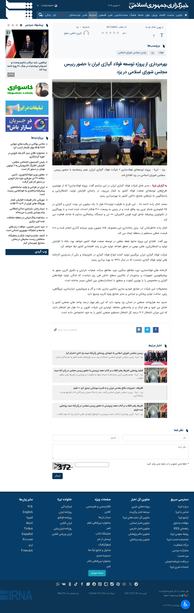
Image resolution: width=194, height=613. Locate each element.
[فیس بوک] (81, 585)
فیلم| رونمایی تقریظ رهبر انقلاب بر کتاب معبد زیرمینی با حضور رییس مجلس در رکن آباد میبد (98, 371)
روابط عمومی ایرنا (179, 534)
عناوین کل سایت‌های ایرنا (136, 517)
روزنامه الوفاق (64, 517)
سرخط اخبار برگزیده (139, 512)
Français (27, 550)
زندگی (48, 15)
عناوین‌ (179, 15)
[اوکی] (69, 585)
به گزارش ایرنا (159, 186)
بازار (54, 15)
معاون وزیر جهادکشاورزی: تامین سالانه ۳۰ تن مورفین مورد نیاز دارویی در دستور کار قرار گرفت (26, 178)
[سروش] (94, 585)
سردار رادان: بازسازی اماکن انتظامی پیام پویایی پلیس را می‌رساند (27, 211)
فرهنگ (133, 15)
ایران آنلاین (66, 523)
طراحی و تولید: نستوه (173, 595)
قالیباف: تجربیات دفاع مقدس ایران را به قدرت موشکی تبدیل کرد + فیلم (108, 388)
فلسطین (102, 15)
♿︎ (185, 604)
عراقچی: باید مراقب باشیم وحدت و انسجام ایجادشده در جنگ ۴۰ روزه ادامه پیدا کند (27, 66)
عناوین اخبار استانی (140, 523)
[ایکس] (130, 585)
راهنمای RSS (181, 528)
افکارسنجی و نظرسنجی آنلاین (98, 509)
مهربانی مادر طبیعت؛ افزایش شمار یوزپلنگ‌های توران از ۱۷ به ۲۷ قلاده (27, 202)
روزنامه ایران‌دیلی (63, 528)
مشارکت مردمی (180, 550)
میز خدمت (183, 556)
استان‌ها (93, 15)
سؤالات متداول (181, 523)
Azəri (29, 523)
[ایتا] (100, 585)
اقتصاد (162, 15)
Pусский (28, 539)
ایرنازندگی (66, 506)
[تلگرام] (136, 585)
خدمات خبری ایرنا (179, 567)
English (28, 512)
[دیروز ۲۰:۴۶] (26, 44)
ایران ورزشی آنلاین (62, 534)
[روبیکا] (124, 585)
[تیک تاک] (75, 585)
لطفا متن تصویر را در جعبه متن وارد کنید (168, 464)
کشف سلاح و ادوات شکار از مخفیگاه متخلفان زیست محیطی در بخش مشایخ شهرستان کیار (26, 239)
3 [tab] (13, 25)
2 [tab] (17, 25)
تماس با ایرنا (182, 512)
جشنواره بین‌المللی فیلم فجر (99, 526)
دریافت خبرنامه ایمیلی (177, 561)
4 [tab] (8, 25)
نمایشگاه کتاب (103, 534)
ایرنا (158, 5)
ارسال (57, 476)
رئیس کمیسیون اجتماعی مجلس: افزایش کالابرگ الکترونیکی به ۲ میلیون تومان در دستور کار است (25, 165)
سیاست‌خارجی (121, 15)
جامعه (140, 15)
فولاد (161, 53)
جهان (147, 15)
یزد (77, 27)
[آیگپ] (106, 585)
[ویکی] (63, 585)
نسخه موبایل (97, 573)
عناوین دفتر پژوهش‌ (139, 534)
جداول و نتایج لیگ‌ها (99, 550)
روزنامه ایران (65, 512)
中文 (30, 506)
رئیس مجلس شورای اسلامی (132, 53)
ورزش (154, 15)
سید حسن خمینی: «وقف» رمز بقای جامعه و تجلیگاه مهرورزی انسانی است (25, 229)
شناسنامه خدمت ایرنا (178, 539)
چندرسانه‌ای (75, 15)
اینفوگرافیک (104, 545)
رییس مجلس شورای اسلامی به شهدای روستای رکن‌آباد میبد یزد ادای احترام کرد (104, 353)
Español (27, 534)
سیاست (170, 15)
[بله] (112, 585)
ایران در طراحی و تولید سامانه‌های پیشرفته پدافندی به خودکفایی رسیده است (26, 191)
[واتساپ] (57, 585)
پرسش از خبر (104, 539)
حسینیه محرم (103, 556)
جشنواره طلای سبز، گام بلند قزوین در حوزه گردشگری (26, 155)
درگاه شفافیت (181, 545)
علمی (110, 15)
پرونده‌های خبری (140, 506)
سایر (41, 15)
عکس (84, 15)
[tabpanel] (26, 54)
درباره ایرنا (183, 506)
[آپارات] (118, 585)
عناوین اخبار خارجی (139, 528)
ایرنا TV (61, 15)
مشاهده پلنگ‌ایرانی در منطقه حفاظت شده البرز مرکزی (26, 219)
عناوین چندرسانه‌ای (140, 539)
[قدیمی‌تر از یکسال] (155, 357)
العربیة (29, 517)
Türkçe (28, 528)
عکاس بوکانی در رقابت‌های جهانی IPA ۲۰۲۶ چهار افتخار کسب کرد (27, 146)
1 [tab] (21, 25)
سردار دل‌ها (105, 517)
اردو (31, 545)
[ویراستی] (88, 585)
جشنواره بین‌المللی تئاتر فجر (99, 564)
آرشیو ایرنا (183, 517)
